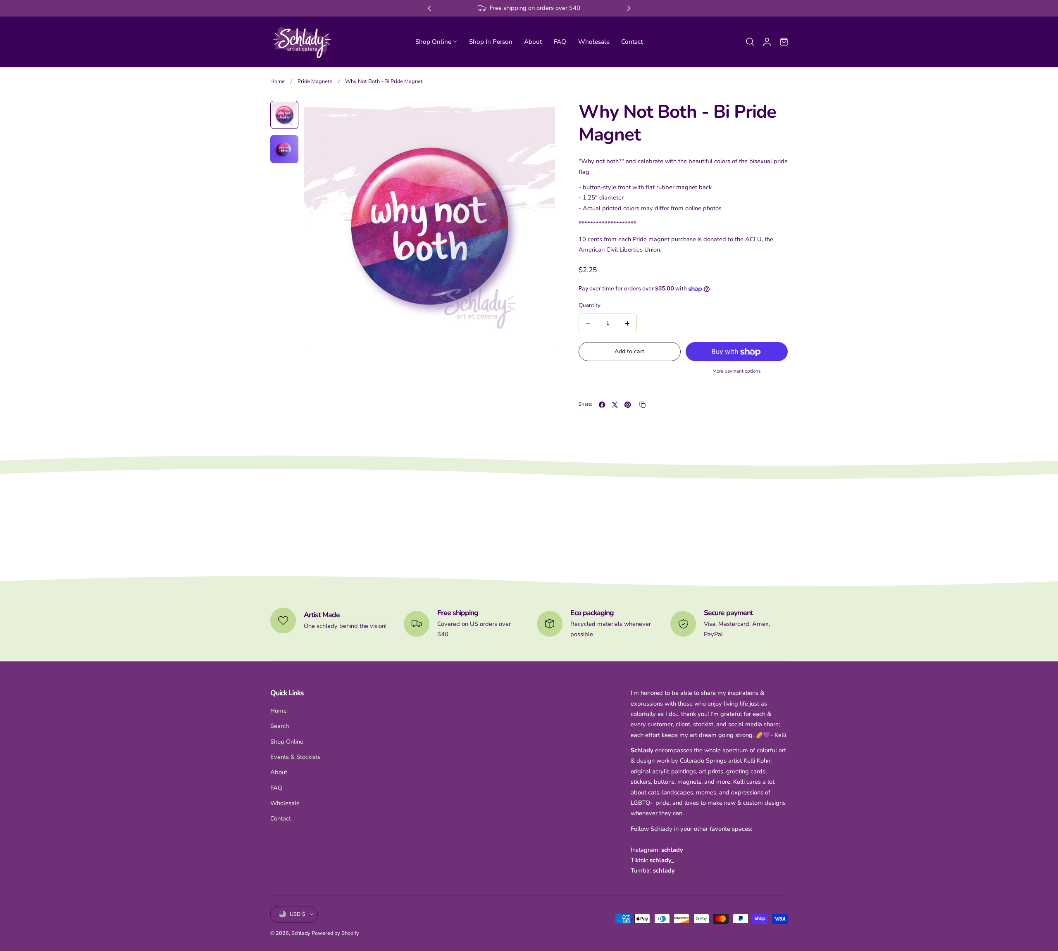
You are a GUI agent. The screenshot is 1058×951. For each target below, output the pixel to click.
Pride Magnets (315, 81)
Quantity (589, 305)
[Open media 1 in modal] (540, 116)
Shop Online (286, 741)
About (278, 772)
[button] (750, 41)
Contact (280, 818)
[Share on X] (615, 405)
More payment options (736, 371)
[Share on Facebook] (602, 405)
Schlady (300, 933)
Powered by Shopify (335, 933)
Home (277, 81)
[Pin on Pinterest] (627, 405)
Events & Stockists (295, 757)
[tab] (284, 115)
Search (279, 726)
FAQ (276, 788)
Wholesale (285, 803)
